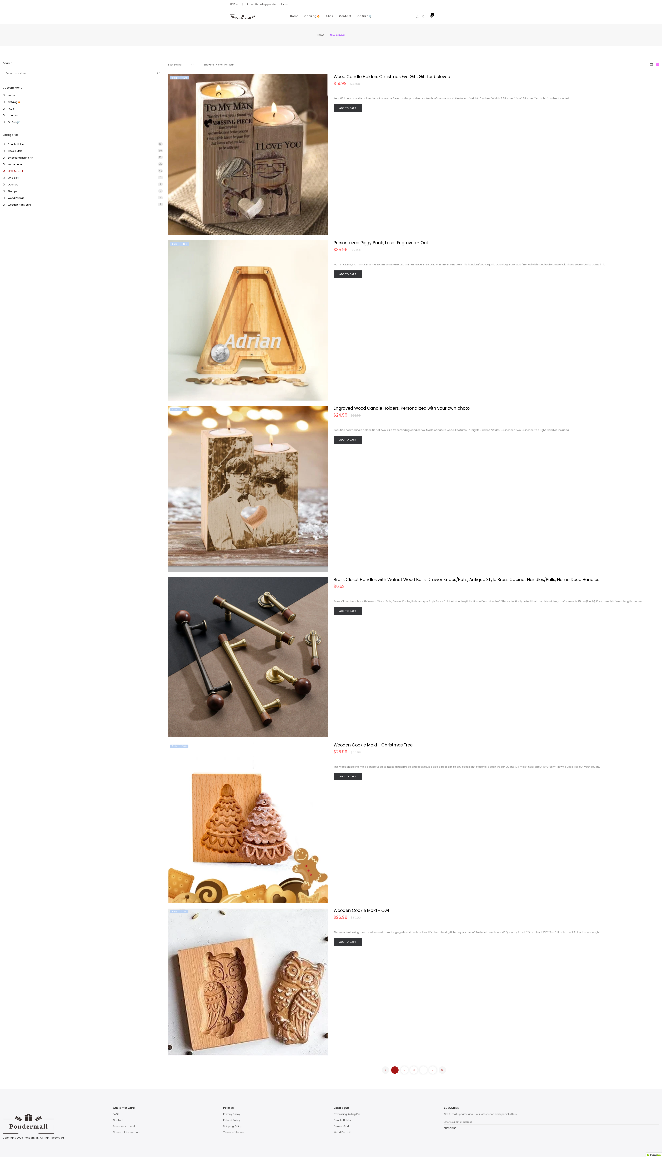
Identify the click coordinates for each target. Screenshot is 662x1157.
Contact (345, 16)
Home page (85, 164)
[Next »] (442, 1070)
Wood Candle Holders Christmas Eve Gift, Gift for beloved (392, 76)
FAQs (329, 16)
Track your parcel (124, 1126)
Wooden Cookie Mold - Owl (361, 910)
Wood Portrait (84, 198)
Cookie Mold (85, 151)
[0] (430, 16)
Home (294, 16)
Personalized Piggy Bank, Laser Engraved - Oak (381, 243)
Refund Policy (231, 1120)
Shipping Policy (232, 1126)
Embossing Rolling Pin (85, 157)
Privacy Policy (231, 1114)
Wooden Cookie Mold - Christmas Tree (373, 745)
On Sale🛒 (364, 16)
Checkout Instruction (126, 1132)
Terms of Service (234, 1132)
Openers (84, 184)
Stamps (84, 191)
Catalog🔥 (312, 16)
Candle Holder (85, 144)
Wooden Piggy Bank (84, 204)
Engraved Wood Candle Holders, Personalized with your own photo (402, 408)
